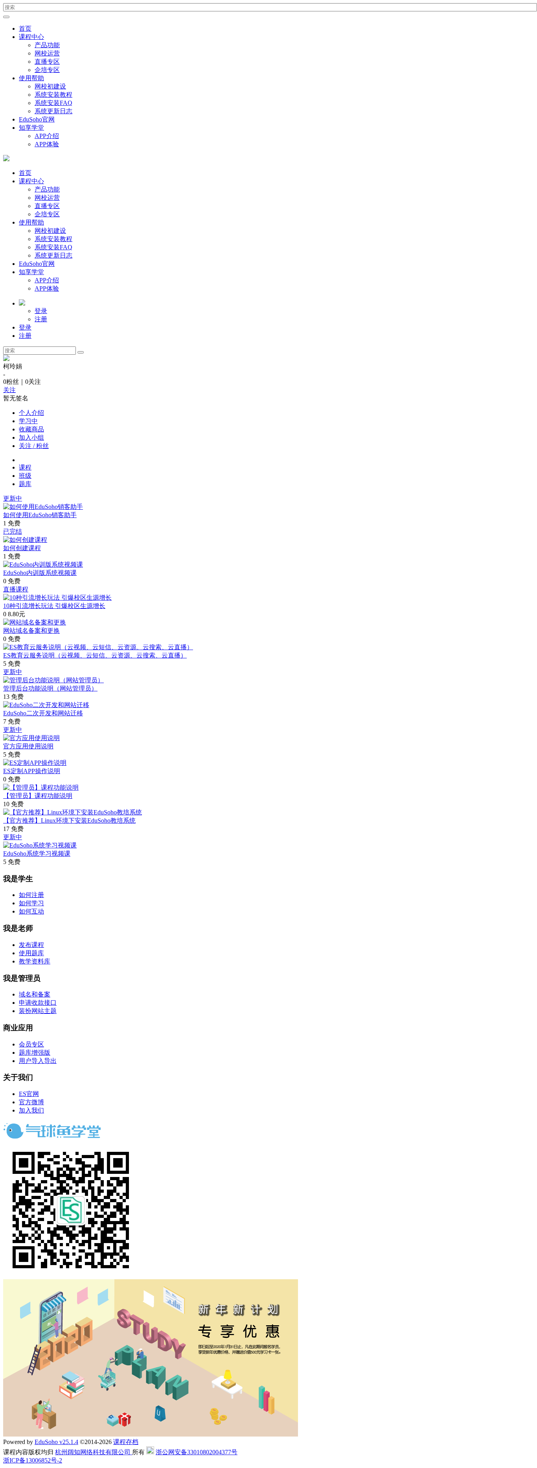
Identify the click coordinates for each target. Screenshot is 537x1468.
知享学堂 (31, 127)
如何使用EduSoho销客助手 (40, 515)
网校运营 (47, 53)
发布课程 (31, 944)
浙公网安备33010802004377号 (196, 1452)
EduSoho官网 (37, 119)
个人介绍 (31, 412)
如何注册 (31, 894)
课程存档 (125, 1442)
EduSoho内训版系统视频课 (40, 572)
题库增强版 (34, 1052)
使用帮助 (31, 78)
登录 (41, 311)
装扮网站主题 (38, 1011)
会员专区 (31, 1044)
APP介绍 (47, 136)
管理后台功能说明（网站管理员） (50, 688)
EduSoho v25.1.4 (56, 1442)
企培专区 (47, 69)
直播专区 (47, 61)
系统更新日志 (53, 111)
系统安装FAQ (53, 102)
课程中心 (31, 36)
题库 (25, 484)
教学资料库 (34, 961)
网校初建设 (50, 86)
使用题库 (31, 953)
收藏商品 (31, 429)
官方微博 (31, 1102)
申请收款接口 (38, 1002)
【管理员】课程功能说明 (37, 795)
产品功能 (47, 45)
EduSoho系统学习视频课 (36, 853)
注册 (41, 319)
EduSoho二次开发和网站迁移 (43, 713)
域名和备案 (34, 994)
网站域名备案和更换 (31, 630)
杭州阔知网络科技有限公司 (93, 1452)
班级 (25, 475)
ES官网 (29, 1093)
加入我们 (31, 1110)
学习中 (28, 421)
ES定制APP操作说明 (31, 771)
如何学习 (31, 903)
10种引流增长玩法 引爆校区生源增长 (54, 605)
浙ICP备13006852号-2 (32, 1460)
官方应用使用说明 (28, 746)
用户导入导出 (38, 1060)
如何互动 (31, 911)
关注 (9, 390)
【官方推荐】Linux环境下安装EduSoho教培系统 (69, 820)
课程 (25, 467)
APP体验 (47, 144)
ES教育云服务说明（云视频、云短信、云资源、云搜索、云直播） (95, 655)
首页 (25, 28)
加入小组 (31, 437)
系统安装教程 (53, 94)
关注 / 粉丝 (34, 445)
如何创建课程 (22, 548)
